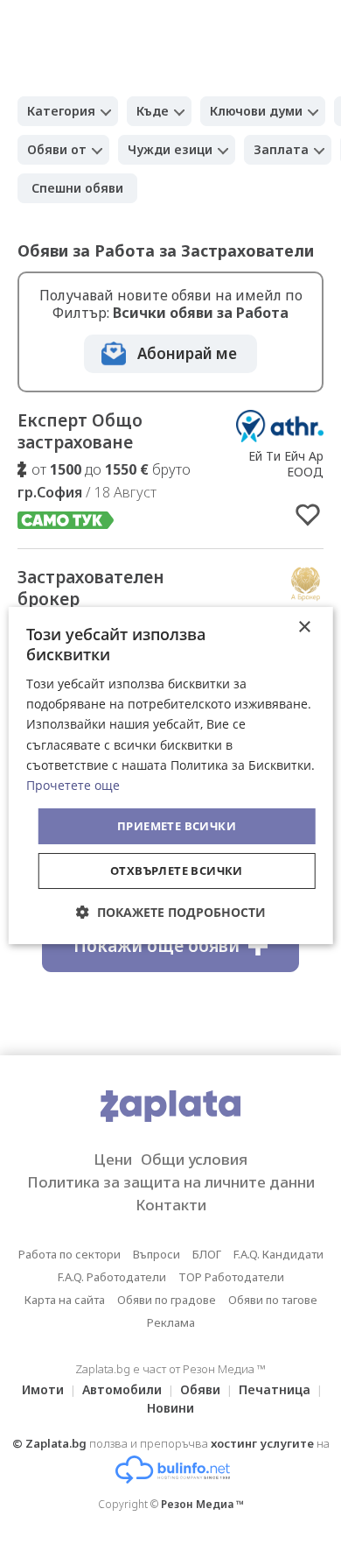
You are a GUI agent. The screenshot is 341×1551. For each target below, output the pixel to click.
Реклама (171, 1322)
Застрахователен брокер (90, 588)
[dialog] (171, 776)
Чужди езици (170, 149)
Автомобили (122, 1389)
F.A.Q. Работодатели (112, 1277)
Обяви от (57, 149)
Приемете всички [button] (176, 826)
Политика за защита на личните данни (171, 1182)
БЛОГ (206, 1254)
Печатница (274, 1389)
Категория (61, 110)
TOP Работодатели (231, 1277)
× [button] (303, 627)
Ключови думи (256, 110)
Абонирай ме (187, 353)
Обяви (200, 1389)
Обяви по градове (166, 1300)
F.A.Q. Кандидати (278, 1254)
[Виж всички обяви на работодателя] (280, 437)
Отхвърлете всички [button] (176, 870)
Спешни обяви (77, 188)
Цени (113, 1159)
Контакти (171, 1205)
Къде (152, 110)
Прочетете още (73, 785)
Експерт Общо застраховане (80, 431)
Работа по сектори (69, 1254)
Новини (170, 1407)
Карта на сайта (64, 1300)
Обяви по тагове (272, 1300)
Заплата (281, 149)
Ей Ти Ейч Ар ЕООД (286, 464)
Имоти (43, 1389)
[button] (171, 912)
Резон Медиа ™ (202, 1504)
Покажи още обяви (156, 945)
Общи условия (194, 1159)
